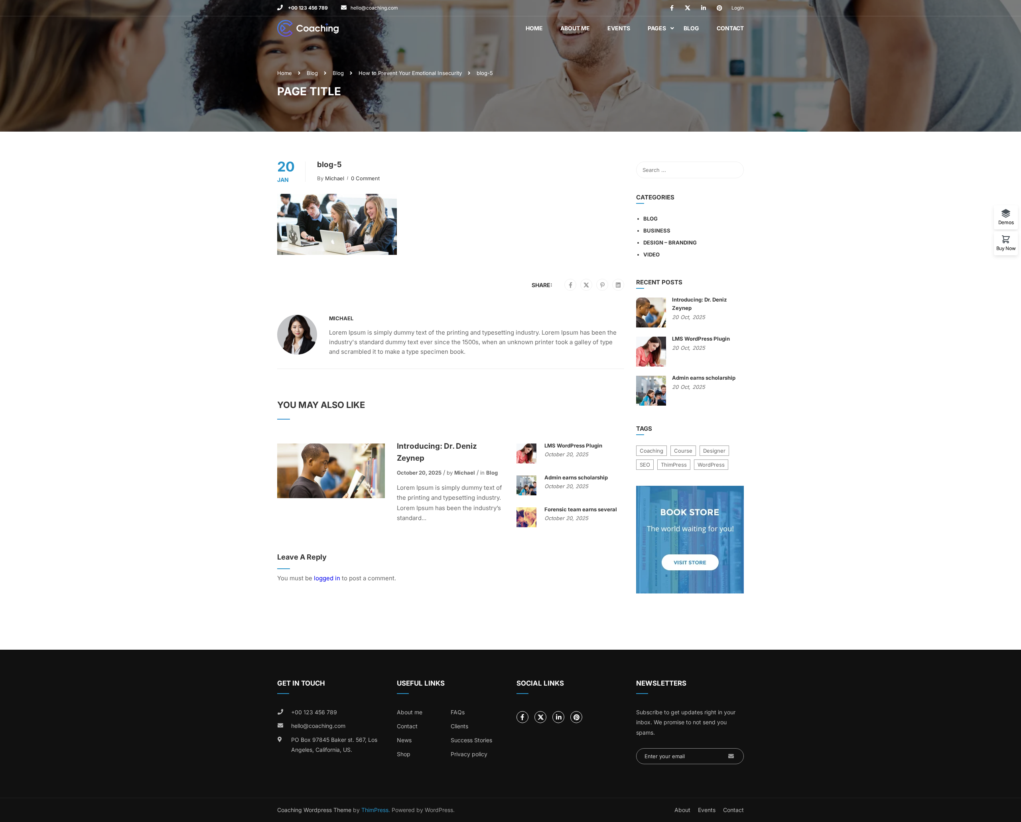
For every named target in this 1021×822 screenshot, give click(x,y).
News (404, 740)
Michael (334, 178)
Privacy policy (469, 754)
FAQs (458, 712)
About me (409, 712)
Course (683, 450)
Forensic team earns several (580, 509)
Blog (691, 28)
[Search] (734, 170)
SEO (645, 464)
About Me (575, 28)
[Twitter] (586, 285)
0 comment (365, 178)
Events (618, 28)
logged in (327, 578)
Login (737, 8)
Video (651, 254)
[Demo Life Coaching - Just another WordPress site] (308, 28)
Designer (714, 450)
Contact (730, 28)
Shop (403, 754)
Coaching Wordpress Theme (314, 809)
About (682, 809)
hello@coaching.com (374, 8)
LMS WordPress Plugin (573, 445)
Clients (459, 726)
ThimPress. (375, 809)
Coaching (651, 450)
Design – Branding (670, 242)
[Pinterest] (602, 285)
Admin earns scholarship (576, 477)
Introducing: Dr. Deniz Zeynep (437, 452)
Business (656, 230)
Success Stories (471, 740)
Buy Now (1006, 248)
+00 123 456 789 (307, 8)
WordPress (711, 464)
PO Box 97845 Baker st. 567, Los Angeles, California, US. (334, 744)
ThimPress (674, 464)
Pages (657, 28)
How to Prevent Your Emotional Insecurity (410, 73)
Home (534, 28)
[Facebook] (570, 285)
